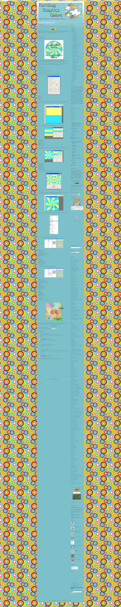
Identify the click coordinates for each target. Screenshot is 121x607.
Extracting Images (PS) (74, 319)
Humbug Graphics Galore (78, 185)
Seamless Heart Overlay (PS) (75, 429)
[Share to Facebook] (54, 328)
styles (81, 102)
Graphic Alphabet (73, 334)
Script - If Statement (73, 420)
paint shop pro (47, 328)
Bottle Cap (72, 276)
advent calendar (75, 87)
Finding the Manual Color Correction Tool (76, 475)
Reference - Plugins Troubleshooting (76, 387)
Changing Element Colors (74, 288)
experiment (80, 94)
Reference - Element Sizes (74, 384)
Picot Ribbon (72, 365)
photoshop (80, 98)
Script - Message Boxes (74, 421)
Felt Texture (72, 322)
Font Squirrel (72, 112)
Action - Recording (73, 264)
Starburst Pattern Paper (74, 440)
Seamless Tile (73, 431)
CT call (81, 92)
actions (72, 86)
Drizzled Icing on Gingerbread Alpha (76, 310)
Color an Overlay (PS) (74, 295)
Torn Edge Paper (73, 458)
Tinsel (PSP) (72, 456)
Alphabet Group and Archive (75, 108)
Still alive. (73, 159)
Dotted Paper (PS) (73, 307)
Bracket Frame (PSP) (74, 279)
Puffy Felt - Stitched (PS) (74, 376)
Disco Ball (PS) (74, 64)
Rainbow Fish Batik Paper (76, 56)
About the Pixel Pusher (51, 22)
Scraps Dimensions (44, 344)
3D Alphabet (72, 257)
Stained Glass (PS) (73, 439)
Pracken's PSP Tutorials (74, 119)
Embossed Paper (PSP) (74, 315)
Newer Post (40, 376)
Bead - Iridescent (73, 272)
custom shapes (73, 93)
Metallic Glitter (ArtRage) (74, 357)
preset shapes (76, 100)
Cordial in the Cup (74, 128)
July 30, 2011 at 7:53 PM (46, 349)
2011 (72, 28)
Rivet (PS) (72, 396)
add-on (75, 86)
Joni (77, 192)
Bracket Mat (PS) (73, 280)
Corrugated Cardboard (75, 37)
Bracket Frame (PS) (73, 277)
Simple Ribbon (73, 436)
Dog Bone (72, 306)
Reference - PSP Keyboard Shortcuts (76, 388)
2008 (72, 80)
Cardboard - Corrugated (74, 284)
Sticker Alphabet (73, 444)
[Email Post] (49, 327)
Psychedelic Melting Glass (76, 70)
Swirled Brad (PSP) (73, 447)
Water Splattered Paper (74, 466)
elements (76, 94)
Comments (73, 568)
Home (40, 22)
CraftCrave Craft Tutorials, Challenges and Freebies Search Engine (76, 124)
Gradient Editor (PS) (73, 333)
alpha (81, 87)
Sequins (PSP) (73, 435)
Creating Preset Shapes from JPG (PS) (76, 299)
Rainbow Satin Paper (75, 55)
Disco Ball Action (74, 65)
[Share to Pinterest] (55, 328)
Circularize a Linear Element (75, 292)
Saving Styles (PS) (73, 404)
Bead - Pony (72, 273)
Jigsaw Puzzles (73, 116)
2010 (72, 29)
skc (73, 102)
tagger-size (72, 103)
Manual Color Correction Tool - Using (76, 354)
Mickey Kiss (73, 152)
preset (72, 100)
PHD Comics (74, 165)
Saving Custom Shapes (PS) (75, 403)
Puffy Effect (72, 373)
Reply (41, 336)
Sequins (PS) (73, 432)
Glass (72, 331)
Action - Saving (73, 265)
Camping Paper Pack (75, 60)
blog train (76, 89)
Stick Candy (72, 443)
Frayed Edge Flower (73, 327)
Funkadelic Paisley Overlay (76, 43)
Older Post (67, 376)
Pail (71, 358)
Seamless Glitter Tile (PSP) (75, 479)
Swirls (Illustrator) (73, 448)
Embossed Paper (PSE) (74, 314)
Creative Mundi (74, 145)
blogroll (71, 90)
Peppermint (72, 364)
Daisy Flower (72, 300)
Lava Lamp (73, 42)
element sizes (72, 94)
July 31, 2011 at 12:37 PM (48, 355)
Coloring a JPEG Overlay (75, 52)
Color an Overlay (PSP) (74, 296)
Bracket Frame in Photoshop (77, 550)
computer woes (77, 92)
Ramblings (72, 111)
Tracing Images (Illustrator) (74, 459)
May (73, 74)
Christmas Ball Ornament (74, 291)
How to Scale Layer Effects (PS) (75, 337)
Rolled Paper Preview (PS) (74, 399)
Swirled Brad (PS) (74, 49)
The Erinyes (73, 134)
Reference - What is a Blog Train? (75, 392)
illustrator (81, 96)
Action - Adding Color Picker (75, 260)
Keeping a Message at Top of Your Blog (76, 345)
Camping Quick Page (75, 51)
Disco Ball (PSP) (73, 304)
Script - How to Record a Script (75, 417)
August (74, 36)
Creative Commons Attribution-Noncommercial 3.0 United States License (76, 187)
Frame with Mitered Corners (74, 326)
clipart (77, 91)
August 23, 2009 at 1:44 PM (46, 333)
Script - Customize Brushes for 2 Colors (76, 411)
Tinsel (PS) (72, 455)
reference (73, 101)
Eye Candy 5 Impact (41, 68)
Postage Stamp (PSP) (74, 372)
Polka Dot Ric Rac (73, 368)
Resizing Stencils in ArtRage (75, 395)
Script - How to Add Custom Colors (75, 416)
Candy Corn (72, 283)
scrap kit (77, 101)
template (76, 103)
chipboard (79, 90)
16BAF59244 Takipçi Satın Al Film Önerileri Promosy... (75, 514)
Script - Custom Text (74, 410)
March (74, 76)
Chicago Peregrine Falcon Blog (76, 141)
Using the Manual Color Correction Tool (76, 483)
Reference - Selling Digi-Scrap (75, 391)
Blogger (70, 600)
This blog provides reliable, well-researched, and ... (75, 512)
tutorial (50, 328)
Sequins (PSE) (73, 433)
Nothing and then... (74, 149)
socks (78, 102)
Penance (73, 57)
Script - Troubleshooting (74, 424)
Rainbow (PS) (73, 377)
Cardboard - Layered (73, 287)
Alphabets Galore (74, 151)
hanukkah (78, 96)
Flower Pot (72, 323)
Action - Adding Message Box (75, 261)
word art (74, 104)
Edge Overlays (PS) (73, 311)
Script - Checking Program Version (75, 408)
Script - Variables (73, 425)
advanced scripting (79, 86)
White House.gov (74, 137)
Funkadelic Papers (75, 41)
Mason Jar (72, 356)
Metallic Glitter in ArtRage (78, 541)
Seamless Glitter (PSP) (74, 428)
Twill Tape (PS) (73, 463)
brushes (75, 90)
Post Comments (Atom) (56, 379)
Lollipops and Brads (54, 325)
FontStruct (72, 115)
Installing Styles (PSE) (74, 342)
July (73, 71)
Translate (77, 253)
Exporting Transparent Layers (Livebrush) (76, 318)
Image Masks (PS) (73, 341)
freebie (43, 328)
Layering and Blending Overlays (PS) (76, 349)
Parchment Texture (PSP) (74, 361)
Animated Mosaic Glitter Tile (75, 268)
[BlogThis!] (52, 328)
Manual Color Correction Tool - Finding (76, 353)
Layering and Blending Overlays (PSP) (76, 350)
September (74, 35)
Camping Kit (74, 50)
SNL (76, 102)
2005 (72, 81)
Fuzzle (72, 330)
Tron (41, 333)
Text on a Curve (73, 451)
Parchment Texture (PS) (74, 360)
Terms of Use (44, 22)
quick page (80, 100)
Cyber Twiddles (73, 109)
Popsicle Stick (73, 369)
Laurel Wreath (73, 346)
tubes (78, 103)
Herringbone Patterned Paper (76, 66)
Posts (73, 567)
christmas (72, 91)
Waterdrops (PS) (73, 467)
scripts (81, 101)
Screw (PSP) (72, 407)
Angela (42, 349)
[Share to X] (53, 328)
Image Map (72, 338)
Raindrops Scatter (73, 383)
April (73, 75)
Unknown (42, 355)
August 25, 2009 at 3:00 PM (50, 344)
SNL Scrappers (74, 148)
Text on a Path (73, 452)
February (74, 77)
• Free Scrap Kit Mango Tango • (76, 131)
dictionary (78, 93)
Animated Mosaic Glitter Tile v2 (75, 269)
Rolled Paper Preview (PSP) (75, 400)
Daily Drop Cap (74, 162)
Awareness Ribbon (77, 532)
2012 (72, 27)
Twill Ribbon (72, 462)
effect (80, 93)
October (74, 34)
